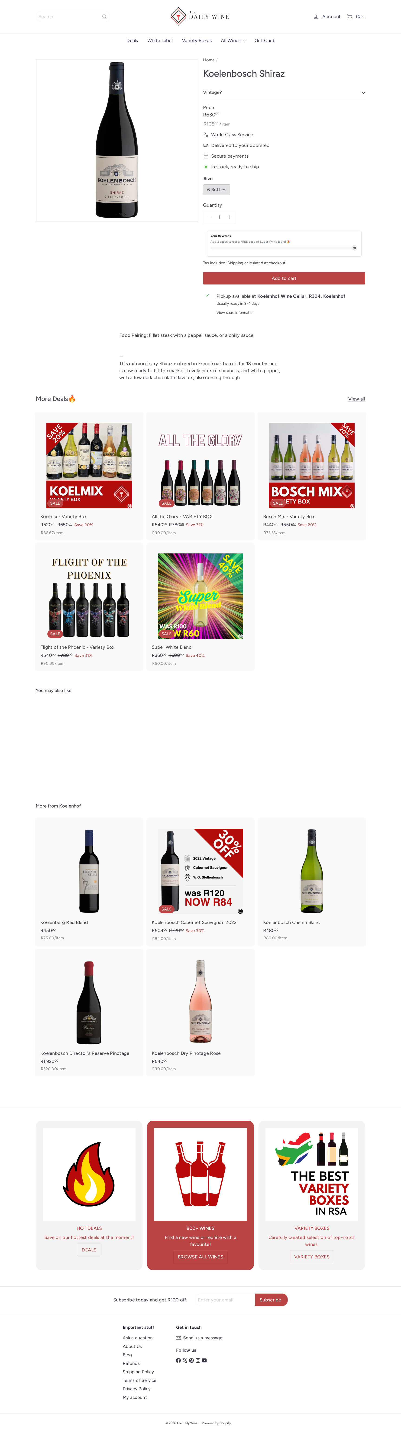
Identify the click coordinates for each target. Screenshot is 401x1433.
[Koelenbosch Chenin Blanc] (312, 882)
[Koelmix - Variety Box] (89, 476)
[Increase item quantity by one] (229, 217)
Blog (127, 1354)
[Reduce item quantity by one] (209, 217)
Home (209, 60)
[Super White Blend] (200, 607)
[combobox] (73, 16)
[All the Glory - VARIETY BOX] (200, 476)
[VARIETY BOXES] (311, 1174)
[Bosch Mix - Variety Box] (312, 476)
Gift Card (265, 40)
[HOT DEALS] (89, 1174)
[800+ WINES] (200, 1174)
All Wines (231, 40)
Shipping (235, 263)
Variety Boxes (197, 40)
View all (356, 399)
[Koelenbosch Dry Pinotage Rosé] (200, 1013)
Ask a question (138, 1337)
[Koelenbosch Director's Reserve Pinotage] (89, 1013)
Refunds (131, 1363)
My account (135, 1397)
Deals (132, 40)
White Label (160, 40)
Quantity (212, 205)
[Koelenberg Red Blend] (89, 882)
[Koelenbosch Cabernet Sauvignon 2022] (200, 882)
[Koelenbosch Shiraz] (61, 744)
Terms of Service (139, 1380)
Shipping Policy (138, 1371)
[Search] (104, 16)
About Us (132, 1346)
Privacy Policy (137, 1388)
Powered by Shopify (216, 1423)
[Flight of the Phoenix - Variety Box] (89, 607)
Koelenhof (70, 806)
